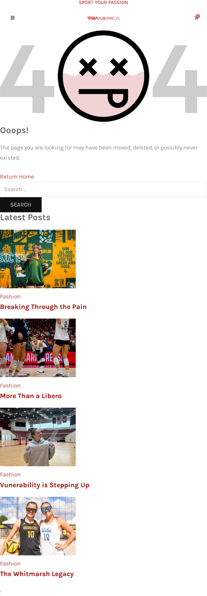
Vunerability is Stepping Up (44, 485)
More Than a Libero (31, 396)
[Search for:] (103, 189)
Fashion (10, 296)
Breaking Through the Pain (43, 307)
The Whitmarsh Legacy (37, 574)
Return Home (17, 176)
